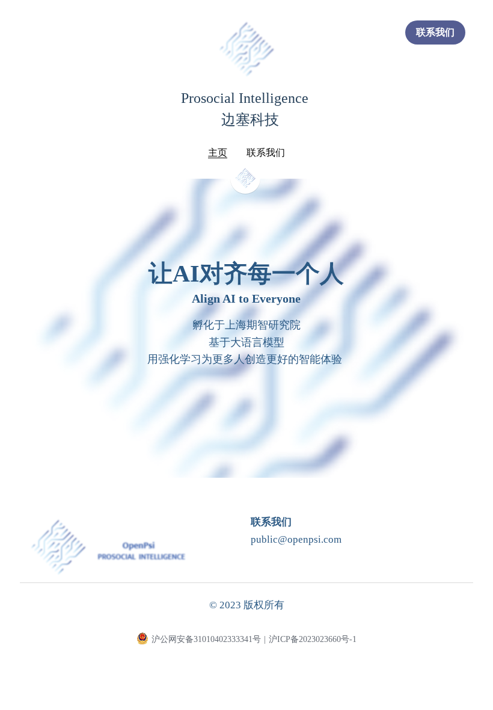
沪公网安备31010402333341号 (206, 639)
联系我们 (435, 32)
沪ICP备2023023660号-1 (313, 639)
